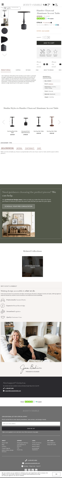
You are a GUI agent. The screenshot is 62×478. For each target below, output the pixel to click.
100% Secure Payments (49, 55)
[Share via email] (60, 64)
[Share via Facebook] (47, 64)
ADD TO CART (49, 43)
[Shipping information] (51, 22)
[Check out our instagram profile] (26, 470)
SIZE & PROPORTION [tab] (7, 148)
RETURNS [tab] (28, 70)
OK (56, 474)
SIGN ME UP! (31, 428)
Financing (19, 449)
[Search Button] (44, 5)
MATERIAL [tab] (19, 148)
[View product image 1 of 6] (4, 13)
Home (2, 7)
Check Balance (51, 442)
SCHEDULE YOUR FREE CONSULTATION (18, 206)
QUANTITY (39, 37)
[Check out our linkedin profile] (36, 470)
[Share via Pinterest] (44, 64)
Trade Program (6, 448)
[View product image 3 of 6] (4, 31)
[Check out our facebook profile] (33, 470)
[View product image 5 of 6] (4, 48)
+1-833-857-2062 (9, 388)
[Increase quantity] (48, 37)
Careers (4, 446)
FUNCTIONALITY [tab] (29, 148)
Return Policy (35, 446)
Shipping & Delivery (22, 442)
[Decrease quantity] (44, 37)
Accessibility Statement (35, 449)
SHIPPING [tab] (18, 70)
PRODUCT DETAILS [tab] (5, 70)
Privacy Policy (36, 444)
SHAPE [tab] (39, 148)
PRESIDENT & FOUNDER (32, 371)
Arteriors (39, 16)
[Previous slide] (3, 122)
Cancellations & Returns (21, 445)
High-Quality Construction (42, 55)
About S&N (5, 442)
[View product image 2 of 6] (4, 22)
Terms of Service (36, 442)
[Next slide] (59, 122)
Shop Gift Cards (51, 444)
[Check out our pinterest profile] (29, 470)
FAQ (18, 448)
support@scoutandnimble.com (13, 391)
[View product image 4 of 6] (4, 39)
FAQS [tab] (37, 70)
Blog (3, 444)
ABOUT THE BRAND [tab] (49, 70)
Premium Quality (55, 55)
